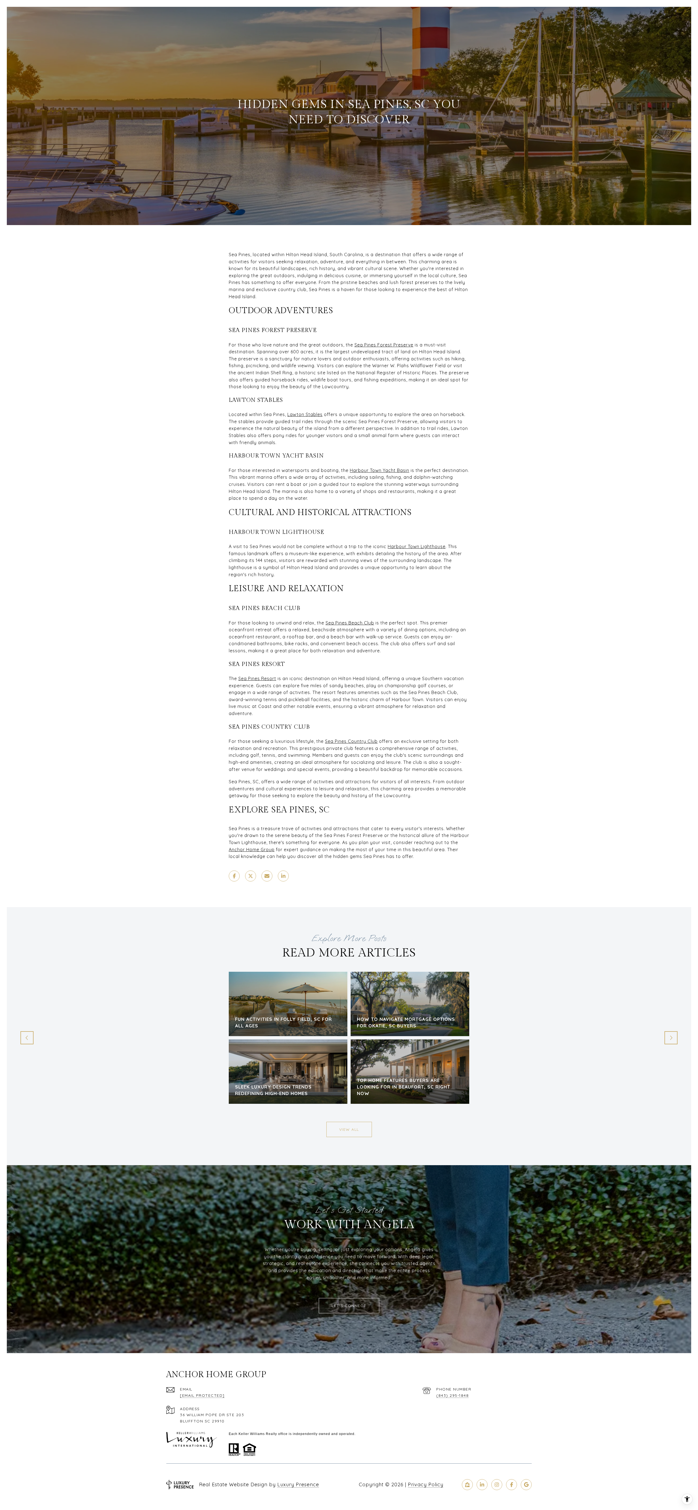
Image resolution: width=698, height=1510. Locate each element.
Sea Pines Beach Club (350, 623)
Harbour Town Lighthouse (417, 546)
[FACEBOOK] (511, 1484)
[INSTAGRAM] (496, 1484)
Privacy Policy (425, 1484)
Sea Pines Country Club (351, 741)
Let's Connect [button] (349, 1305)
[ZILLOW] (467, 1484)
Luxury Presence (298, 1484)
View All (349, 1129)
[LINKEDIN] (482, 1484)
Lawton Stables (305, 414)
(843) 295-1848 (452, 1395)
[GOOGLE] (526, 1484)
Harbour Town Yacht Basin (379, 470)
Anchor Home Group (252, 849)
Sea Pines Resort (257, 678)
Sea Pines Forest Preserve (383, 345)
